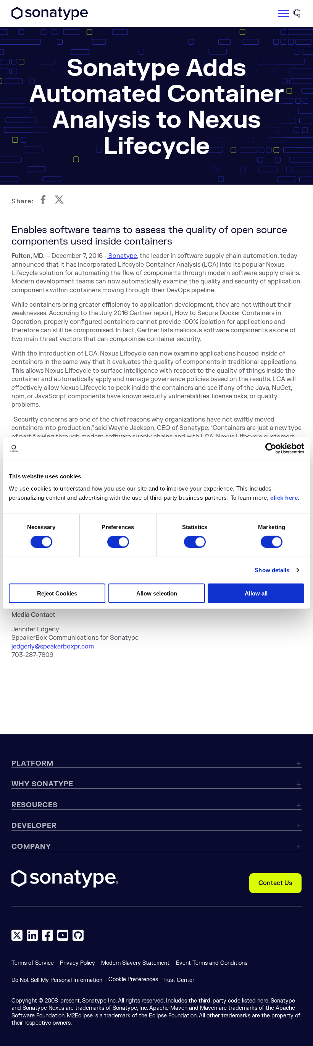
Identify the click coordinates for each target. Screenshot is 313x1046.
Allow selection (156, 593)
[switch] (118, 542)
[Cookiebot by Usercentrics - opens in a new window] (270, 448)
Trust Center (178, 980)
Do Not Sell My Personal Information (56, 980)
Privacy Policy (77, 963)
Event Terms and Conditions (211, 963)
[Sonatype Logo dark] (49, 18)
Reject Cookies (57, 593)
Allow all (256, 593)
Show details (272, 570)
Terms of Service (32, 963)
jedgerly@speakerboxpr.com (52, 646)
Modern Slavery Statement (135, 963)
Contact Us (275, 883)
